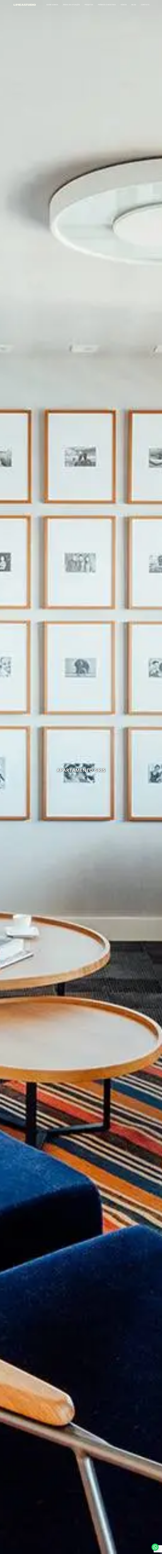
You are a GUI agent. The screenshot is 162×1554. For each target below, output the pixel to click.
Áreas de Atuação (71, 5)
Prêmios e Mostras (107, 5)
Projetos (89, 5)
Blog (134, 5)
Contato (145, 5)
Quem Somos (52, 5)
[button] (155, 1547)
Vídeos (124, 5)
